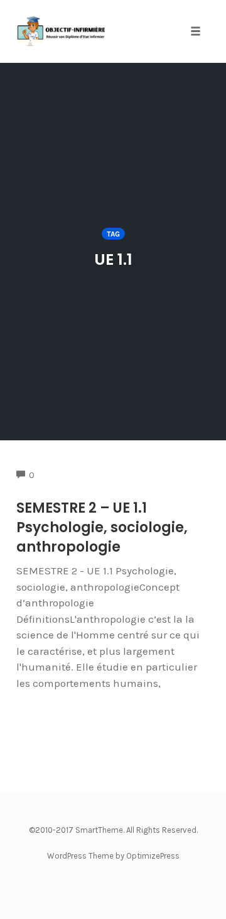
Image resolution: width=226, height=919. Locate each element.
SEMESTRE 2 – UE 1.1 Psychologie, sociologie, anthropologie (102, 527)
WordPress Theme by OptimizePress (113, 856)
